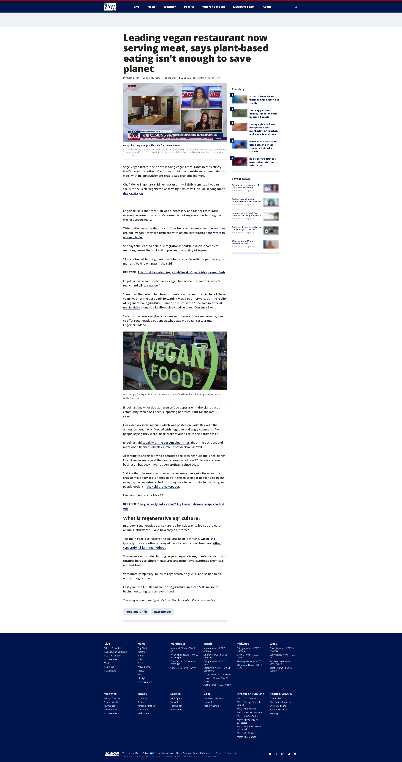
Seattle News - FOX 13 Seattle (281, 669)
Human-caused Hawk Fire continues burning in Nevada (246, 214)
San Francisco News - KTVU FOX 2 (281, 663)
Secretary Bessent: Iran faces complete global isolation (246, 228)
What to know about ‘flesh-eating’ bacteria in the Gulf (264, 99)
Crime (140, 663)
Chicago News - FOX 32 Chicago (249, 649)
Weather (110, 694)
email (295, 754)
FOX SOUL (109, 666)
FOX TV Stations (112, 655)
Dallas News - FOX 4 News (217, 674)
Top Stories (143, 648)
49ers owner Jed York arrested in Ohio (242, 242)
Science (175, 694)
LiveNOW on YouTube (115, 651)
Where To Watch (112, 648)
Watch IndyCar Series (247, 716)
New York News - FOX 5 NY (182, 649)
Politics (141, 659)
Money (142, 694)
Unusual (208, 702)
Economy (142, 698)
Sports (140, 670)
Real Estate (143, 713)
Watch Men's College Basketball (247, 721)
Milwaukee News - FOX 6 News (249, 666)
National (141, 651)
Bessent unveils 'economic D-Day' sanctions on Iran (246, 186)
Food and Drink (169, 78)
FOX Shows (110, 670)
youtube (270, 754)
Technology (176, 705)
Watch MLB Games (246, 708)
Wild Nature (176, 709)
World (140, 655)
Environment (162, 611)
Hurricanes (109, 705)
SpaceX (174, 702)
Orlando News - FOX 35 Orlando (216, 656)
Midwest (243, 643)
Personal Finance (146, 705)
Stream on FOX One (250, 694)
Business (142, 702)
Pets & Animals (211, 705)
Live (107, 643)
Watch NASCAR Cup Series (250, 712)
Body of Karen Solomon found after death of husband (246, 200)
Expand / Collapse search (296, 6)
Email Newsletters (279, 709)
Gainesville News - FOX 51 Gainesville (217, 669)
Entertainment (144, 681)
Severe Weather (112, 702)
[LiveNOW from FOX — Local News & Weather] (114, 7)
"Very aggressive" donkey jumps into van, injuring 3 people (263, 113)
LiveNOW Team (278, 705)
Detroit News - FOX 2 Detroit (247, 656)
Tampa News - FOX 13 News (215, 663)
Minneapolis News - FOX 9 (250, 661)
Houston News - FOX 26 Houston (216, 679)
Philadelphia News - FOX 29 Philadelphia (184, 656)
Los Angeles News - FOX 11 (282, 656)
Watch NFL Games (246, 698)
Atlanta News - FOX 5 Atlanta (214, 649)
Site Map (274, 713)
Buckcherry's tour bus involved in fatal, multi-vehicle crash (263, 162)
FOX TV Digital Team (151, 78)
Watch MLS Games (246, 736)
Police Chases (144, 666)
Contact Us (275, 698)
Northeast (177, 643)
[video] (271, 188)
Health (140, 674)
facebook (276, 754)
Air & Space (176, 698)
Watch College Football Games (248, 703)
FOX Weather (111, 659)
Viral (207, 694)
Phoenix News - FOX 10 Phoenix (282, 649)
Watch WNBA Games (247, 733)
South (208, 643)
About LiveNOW (281, 694)
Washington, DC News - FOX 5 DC (182, 663)
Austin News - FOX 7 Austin (217, 684)
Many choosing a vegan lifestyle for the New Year (151, 145)
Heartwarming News (214, 698)
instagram (282, 754)
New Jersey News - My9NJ (183, 667)
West (273, 643)
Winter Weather (112, 698)
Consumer (142, 709)
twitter (288, 754)
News (141, 643)
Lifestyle (141, 678)
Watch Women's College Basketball (249, 728)
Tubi (106, 663)
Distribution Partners (280, 702)
